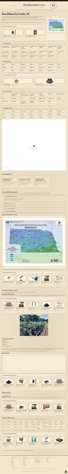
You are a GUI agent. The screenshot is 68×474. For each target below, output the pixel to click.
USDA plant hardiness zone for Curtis (49, 349)
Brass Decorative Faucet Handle (8, 281)
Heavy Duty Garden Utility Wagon (46, 384)
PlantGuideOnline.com (5, 11)
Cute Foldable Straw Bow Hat (8, 307)
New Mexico (57, 424)
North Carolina (28, 425)
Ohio (10, 427)
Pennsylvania (28, 427)
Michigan (63, 422)
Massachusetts (45, 422)
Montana (22, 424)
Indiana (22, 422)
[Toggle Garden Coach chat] (66, 472)
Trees (12, 461)
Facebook (25, 450)
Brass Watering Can (6, 84)
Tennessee (51, 427)
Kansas (28, 422)
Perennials (12, 466)
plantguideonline (33, 169)
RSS (46, 461)
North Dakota (34, 424)
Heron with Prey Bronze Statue (21, 281)
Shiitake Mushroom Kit (45, 410)
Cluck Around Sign (57, 281)
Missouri (10, 424)
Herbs (12, 458)
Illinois (16, 422)
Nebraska (11, 11)
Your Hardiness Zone (38, 461)
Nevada (63, 424)
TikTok (32, 450)
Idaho (10, 422)
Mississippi (16, 424)
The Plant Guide (34, 4)
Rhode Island (34, 427)
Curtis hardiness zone (14, 269)
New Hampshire (45, 425)
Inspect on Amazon (6, 38)
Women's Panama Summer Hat (8, 384)
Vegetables (12, 462)
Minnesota (4, 424)
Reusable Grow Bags (6, 35)
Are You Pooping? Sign (28, 35)
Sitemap (47, 462)
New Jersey (51, 424)
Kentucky (34, 422)
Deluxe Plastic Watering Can (33, 281)
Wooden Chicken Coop (44, 281)
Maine (57, 422)
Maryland (51, 422)
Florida (24, 462)
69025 (6, 341)
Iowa (4, 422)
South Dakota (45, 427)
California (24, 458)
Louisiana (39, 422)
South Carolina (39, 428)
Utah (63, 427)
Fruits (12, 463)
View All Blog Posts (6, 189)
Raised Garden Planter (19, 384)
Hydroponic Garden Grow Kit (58, 410)
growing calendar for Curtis (9, 292)
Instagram (28, 450)
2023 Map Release (37, 462)
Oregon (22, 427)
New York (4, 427)
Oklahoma (16, 427)
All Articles (36, 458)
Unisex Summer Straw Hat (39, 84)
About (47, 458)
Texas (57, 427)
